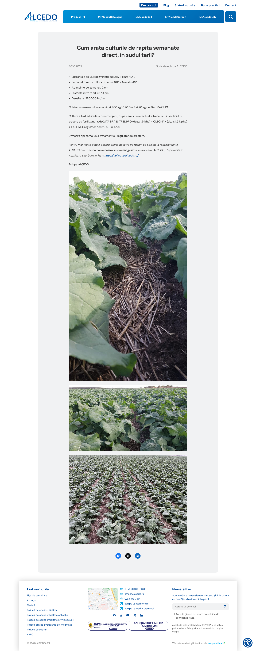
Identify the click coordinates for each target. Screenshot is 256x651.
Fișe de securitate (37, 595)
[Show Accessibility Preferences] (248, 643)
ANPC (30, 634)
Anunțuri (31, 600)
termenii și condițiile (213, 628)
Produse (76, 16)
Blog (166, 5)
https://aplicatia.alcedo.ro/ (121, 155)
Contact (230, 5)
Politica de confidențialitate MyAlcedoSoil (50, 619)
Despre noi (148, 5)
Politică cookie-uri (37, 629)
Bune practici (210, 5)
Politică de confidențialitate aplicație (47, 614)
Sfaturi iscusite (185, 5)
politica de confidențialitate (186, 628)
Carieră (31, 605)
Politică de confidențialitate (42, 610)
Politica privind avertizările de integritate (49, 624)
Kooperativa (215, 643)
